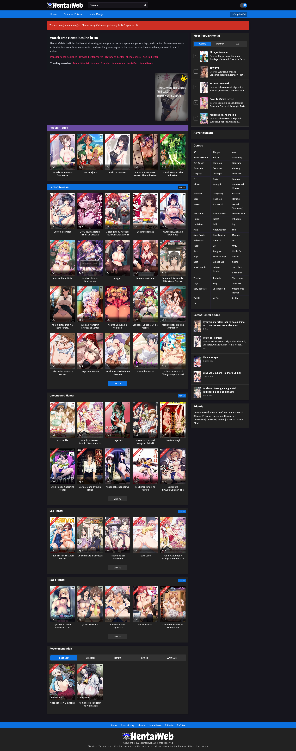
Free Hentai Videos (238, 186)
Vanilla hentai (150, 57)
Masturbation (219, 229)
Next (117, 383)
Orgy (234, 246)
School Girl (218, 262)
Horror (197, 219)
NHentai (105, 63)
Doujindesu (199, 419)
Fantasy (234, 75)
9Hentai (207, 416)
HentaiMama (118, 63)
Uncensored (219, 288)
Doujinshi (211, 419)
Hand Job (217, 199)
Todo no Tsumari (219, 83)
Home (114, 725)
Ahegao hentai (133, 57)
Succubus (237, 267)
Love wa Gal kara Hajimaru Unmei (222, 372)
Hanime (95, 63)
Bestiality (64, 658)
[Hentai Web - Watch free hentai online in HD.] (65, 6)
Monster (236, 235)
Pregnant (217, 251)
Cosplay (197, 173)
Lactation (198, 224)
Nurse (197, 246)
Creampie (234, 59)
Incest (216, 219)
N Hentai (230, 419)
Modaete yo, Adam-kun (223, 114)
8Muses (197, 416)
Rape (196, 256)
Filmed (197, 184)
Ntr (234, 240)
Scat (196, 262)
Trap (215, 283)
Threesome (238, 278)
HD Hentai (218, 204)
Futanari (198, 193)
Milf (234, 229)
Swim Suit (171, 658)
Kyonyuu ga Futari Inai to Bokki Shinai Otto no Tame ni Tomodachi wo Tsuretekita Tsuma (224, 324)
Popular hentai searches (63, 57)
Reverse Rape (219, 256)
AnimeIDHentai (81, 63)
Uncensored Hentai (238, 290)
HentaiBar (132, 63)
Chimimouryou (211, 357)
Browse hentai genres (91, 57)
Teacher (197, 278)
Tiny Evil (214, 68)
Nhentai (213, 412)
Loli (215, 224)
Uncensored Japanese (223, 416)
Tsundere (236, 283)
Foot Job (217, 184)
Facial (242, 59)
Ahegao (221, 56)
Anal (228, 56)
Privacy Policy (127, 725)
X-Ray (235, 298)
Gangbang (218, 193)
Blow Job (235, 56)
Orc (214, 246)
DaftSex (223, 412)
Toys (196, 283)
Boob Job (214, 106)
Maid (196, 229)
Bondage (214, 59)
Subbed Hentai (216, 269)
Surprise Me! (240, 14)
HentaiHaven (146, 63)
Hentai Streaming (237, 206)
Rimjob (144, 658)
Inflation (236, 219)
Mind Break (199, 235)
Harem (117, 658)
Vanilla (197, 298)
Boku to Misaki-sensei (222, 99)
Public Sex (237, 251)
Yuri (195, 303)
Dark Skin (237, 173)
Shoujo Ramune (218, 52)
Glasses (236, 193)
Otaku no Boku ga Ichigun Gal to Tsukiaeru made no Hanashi (221, 390)
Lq (233, 224)
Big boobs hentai (114, 57)
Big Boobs (238, 87)
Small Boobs (200, 267)
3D (195, 152)
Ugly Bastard (200, 288)
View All (182, 187)
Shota (235, 262)
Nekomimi (199, 240)
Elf (195, 179)
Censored (90, 658)
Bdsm (220, 103)
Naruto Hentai (236, 412)
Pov (196, 251)
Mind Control (219, 235)
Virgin (216, 298)
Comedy (236, 168)
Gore (196, 199)
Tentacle (217, 278)
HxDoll (221, 419)
